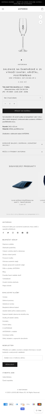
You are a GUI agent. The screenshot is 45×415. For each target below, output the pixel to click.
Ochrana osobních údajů (10, 261)
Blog (4, 272)
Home (8, 214)
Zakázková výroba (8, 304)
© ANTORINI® (22, 389)
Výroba (5, 297)
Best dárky (14, 214)
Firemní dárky (7, 325)
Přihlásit (10, 364)
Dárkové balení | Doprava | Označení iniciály (20, 144)
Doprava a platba (8, 244)
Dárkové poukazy (8, 300)
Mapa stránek (7, 286)
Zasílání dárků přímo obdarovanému (14, 311)
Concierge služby (8, 335)
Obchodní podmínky (9, 248)
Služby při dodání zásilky (11, 318)
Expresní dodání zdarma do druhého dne (16, 314)
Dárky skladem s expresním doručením (15, 338)
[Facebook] (3, 232)
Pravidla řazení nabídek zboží (12, 275)
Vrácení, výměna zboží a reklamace (14, 251)
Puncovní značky (8, 258)
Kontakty (5, 321)
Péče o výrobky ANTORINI (14, 151)
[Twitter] (8, 232)
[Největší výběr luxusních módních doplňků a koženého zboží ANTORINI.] (22, 9)
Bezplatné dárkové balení (11, 307)
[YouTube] (22, 232)
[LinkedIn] (27, 232)
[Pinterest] (17, 232)
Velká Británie (7, 377)
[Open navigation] (3, 9)
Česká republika (8, 381)
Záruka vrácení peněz (9, 255)
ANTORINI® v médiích (10, 332)
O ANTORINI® (7, 328)
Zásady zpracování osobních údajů (14, 265)
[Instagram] (13, 232)
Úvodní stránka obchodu (10, 282)
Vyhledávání (6, 279)
